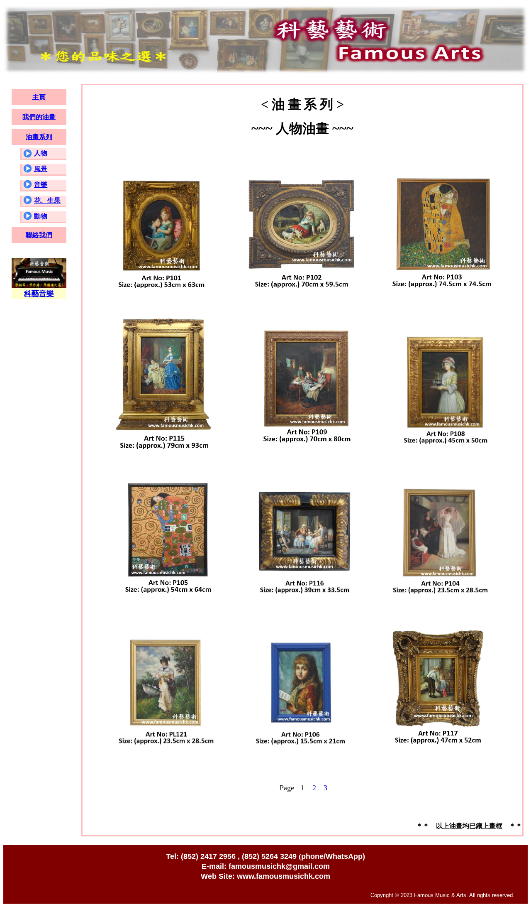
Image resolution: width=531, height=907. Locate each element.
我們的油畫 (39, 116)
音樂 (40, 184)
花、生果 (47, 200)
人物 (40, 153)
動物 (40, 216)
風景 (40, 168)
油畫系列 (39, 136)
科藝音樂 (39, 293)
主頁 (39, 97)
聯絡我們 (39, 234)
